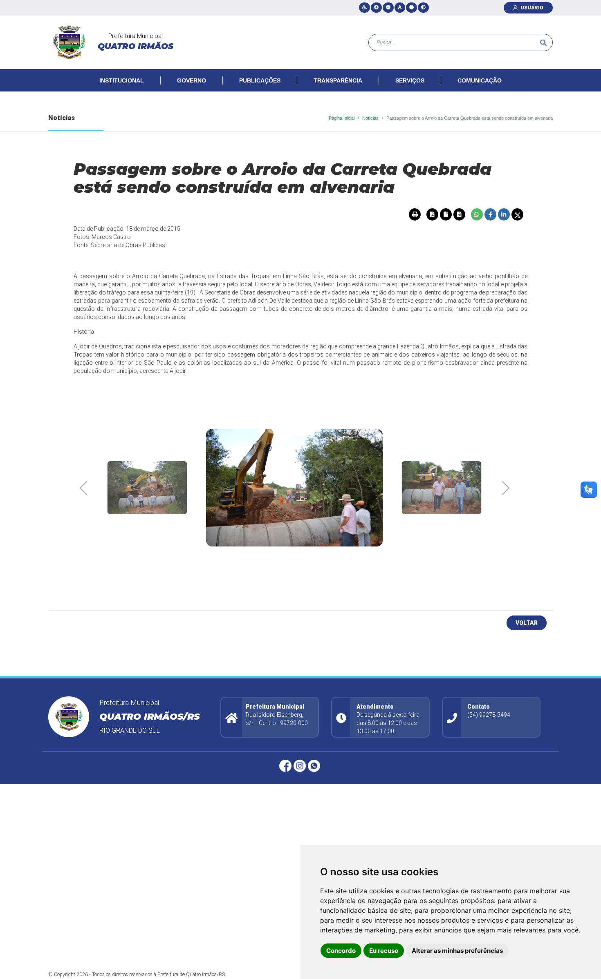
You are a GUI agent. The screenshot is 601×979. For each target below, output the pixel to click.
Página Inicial (341, 118)
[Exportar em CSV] (459, 214)
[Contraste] (423, 7)
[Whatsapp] (315, 766)
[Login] (517, 8)
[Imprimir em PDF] (432, 214)
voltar (527, 623)
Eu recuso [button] (383, 950)
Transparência (338, 80)
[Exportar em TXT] (446, 214)
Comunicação (479, 80)
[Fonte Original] (400, 7)
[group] (147, 487)
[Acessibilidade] (364, 7)
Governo (191, 80)
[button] (505, 488)
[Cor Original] (411, 7)
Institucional (121, 80)
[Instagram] (301, 766)
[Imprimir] (414, 214)
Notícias (370, 118)
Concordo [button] (341, 950)
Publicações (259, 80)
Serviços (409, 80)
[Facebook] (286, 766)
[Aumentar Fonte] (376, 7)
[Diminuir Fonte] (388, 7)
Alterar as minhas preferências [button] (457, 950)
